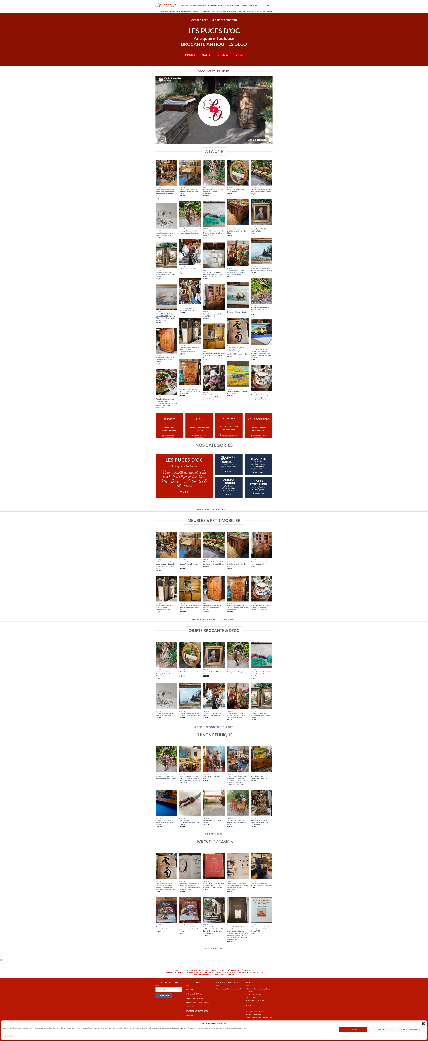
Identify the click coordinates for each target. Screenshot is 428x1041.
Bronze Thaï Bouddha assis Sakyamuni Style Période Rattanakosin (260, 822)
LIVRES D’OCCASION (194, 998)
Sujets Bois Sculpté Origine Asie (212, 777)
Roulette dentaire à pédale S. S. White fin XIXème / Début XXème (261, 310)
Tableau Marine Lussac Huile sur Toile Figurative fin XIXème (261, 269)
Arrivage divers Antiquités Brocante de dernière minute (189, 232)
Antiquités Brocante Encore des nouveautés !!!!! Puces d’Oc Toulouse (212, 397)
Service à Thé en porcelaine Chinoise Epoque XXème (188, 270)
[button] (423, 1023)
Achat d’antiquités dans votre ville (229, 989)
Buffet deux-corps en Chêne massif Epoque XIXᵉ (212, 315)
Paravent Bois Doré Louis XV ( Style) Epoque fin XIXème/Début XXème (189, 350)
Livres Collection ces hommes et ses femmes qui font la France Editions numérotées (213, 885)
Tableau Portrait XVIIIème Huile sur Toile (260, 230)
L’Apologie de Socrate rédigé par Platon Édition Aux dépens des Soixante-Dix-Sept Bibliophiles (237, 886)
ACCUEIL (184, 5)
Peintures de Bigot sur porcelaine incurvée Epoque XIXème (165, 274)
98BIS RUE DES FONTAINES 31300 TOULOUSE (260, 11)
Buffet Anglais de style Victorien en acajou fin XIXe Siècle (236, 231)
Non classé (190, 1007)
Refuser (382, 1030)
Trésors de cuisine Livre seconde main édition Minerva (261, 884)
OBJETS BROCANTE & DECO (197, 1011)
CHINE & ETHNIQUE (194, 994)
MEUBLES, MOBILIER (198, 5)
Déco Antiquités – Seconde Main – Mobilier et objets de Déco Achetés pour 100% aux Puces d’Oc (189, 779)
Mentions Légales (9, 1036)
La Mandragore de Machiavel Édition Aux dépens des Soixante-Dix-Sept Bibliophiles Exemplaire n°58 (190, 886)
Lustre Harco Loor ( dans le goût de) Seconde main (165, 234)
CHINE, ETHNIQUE (232, 5)
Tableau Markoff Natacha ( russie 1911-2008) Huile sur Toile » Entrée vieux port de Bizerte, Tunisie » (165, 317)
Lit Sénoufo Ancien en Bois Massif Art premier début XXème (165, 822)
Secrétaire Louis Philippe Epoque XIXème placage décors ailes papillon (190, 391)
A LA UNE (189, 989)
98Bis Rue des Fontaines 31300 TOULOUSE (214, 974)
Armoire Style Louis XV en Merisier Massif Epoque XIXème (165, 360)
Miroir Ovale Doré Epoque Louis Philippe (236, 191)
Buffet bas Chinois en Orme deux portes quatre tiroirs (260, 777)
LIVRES (244, 5)
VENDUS (189, 1015)
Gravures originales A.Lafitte (237, 312)
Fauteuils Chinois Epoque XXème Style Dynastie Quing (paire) (237, 822)
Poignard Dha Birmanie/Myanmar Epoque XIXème (189, 822)
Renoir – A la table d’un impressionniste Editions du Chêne (189, 929)
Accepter (352, 1030)
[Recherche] (268, 5)
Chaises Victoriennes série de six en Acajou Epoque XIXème (261, 191)
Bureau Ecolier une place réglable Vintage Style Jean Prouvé (188, 192)
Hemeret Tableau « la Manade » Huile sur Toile (237, 392)
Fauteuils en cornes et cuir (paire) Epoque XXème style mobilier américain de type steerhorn (165, 193)
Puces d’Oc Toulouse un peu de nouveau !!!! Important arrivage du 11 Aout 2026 (261, 397)
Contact (253, 5)
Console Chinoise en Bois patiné (212, 821)
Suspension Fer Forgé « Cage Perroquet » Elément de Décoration (213, 192)
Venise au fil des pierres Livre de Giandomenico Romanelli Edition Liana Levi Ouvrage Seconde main (213, 930)
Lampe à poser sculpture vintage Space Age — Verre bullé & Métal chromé (236, 272)
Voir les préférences (411, 1030)
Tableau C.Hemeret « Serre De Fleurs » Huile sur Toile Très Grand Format (213, 233)
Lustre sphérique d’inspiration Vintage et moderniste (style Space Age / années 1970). (213, 274)
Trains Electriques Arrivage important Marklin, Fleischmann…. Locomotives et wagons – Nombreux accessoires (166, 403)
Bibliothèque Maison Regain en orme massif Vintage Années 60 (214, 355)
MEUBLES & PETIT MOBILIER (197, 1002)
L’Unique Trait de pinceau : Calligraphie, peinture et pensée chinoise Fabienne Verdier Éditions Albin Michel (237, 351)
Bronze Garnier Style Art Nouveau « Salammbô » (187, 309)
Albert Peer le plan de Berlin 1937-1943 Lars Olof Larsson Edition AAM (261, 929)
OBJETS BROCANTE (215, 5)
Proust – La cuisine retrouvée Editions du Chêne (166, 928)
